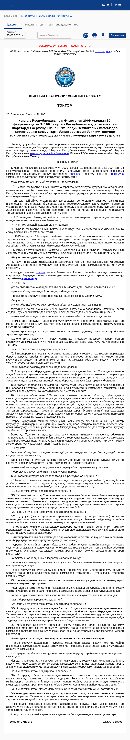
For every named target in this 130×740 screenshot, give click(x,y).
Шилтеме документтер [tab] (63, 24)
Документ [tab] (13, 24)
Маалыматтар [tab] (34, 24)
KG (103, 4)
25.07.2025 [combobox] (13, 35)
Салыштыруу (117, 35)
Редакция (11, 32)
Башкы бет (10, 15)
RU (115, 4)
